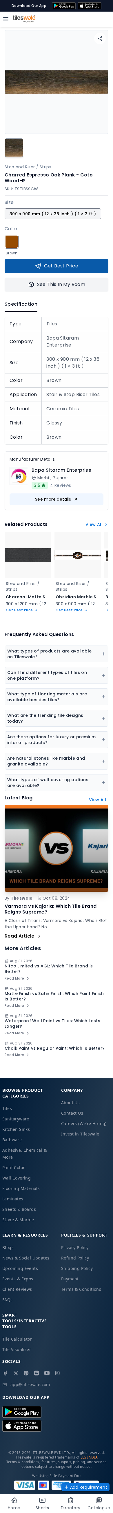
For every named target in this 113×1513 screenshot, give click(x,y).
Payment (70, 1279)
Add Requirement (88, 1487)
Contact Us (72, 1113)
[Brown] (11, 241)
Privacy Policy (75, 1247)
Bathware (12, 1139)
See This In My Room (61, 284)
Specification (21, 304)
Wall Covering (16, 1178)
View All (94, 524)
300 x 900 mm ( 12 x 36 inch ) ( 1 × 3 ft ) (53, 214)
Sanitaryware (15, 1119)
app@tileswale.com (30, 1384)
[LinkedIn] (36, 1373)
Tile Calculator (17, 1339)
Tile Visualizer (16, 1349)
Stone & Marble (18, 1219)
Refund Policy (75, 1258)
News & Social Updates (25, 1258)
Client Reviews (17, 1289)
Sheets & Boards (19, 1209)
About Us (70, 1102)
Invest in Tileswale (80, 1134)
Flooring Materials (21, 1188)
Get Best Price (61, 266)
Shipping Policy (77, 1268)
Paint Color (13, 1167)
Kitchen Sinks (16, 1129)
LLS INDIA (89, 1457)
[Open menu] (5, 19)
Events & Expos (17, 1279)
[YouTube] (47, 1373)
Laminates (12, 1199)
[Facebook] (5, 1373)
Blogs (8, 1247)
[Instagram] (57, 1373)
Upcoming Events (20, 1268)
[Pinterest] (26, 1373)
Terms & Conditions (81, 1289)
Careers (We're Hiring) (84, 1123)
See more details (53, 499)
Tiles (7, 1108)
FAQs (7, 1299)
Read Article (19, 936)
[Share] (100, 38)
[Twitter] (16, 1373)
